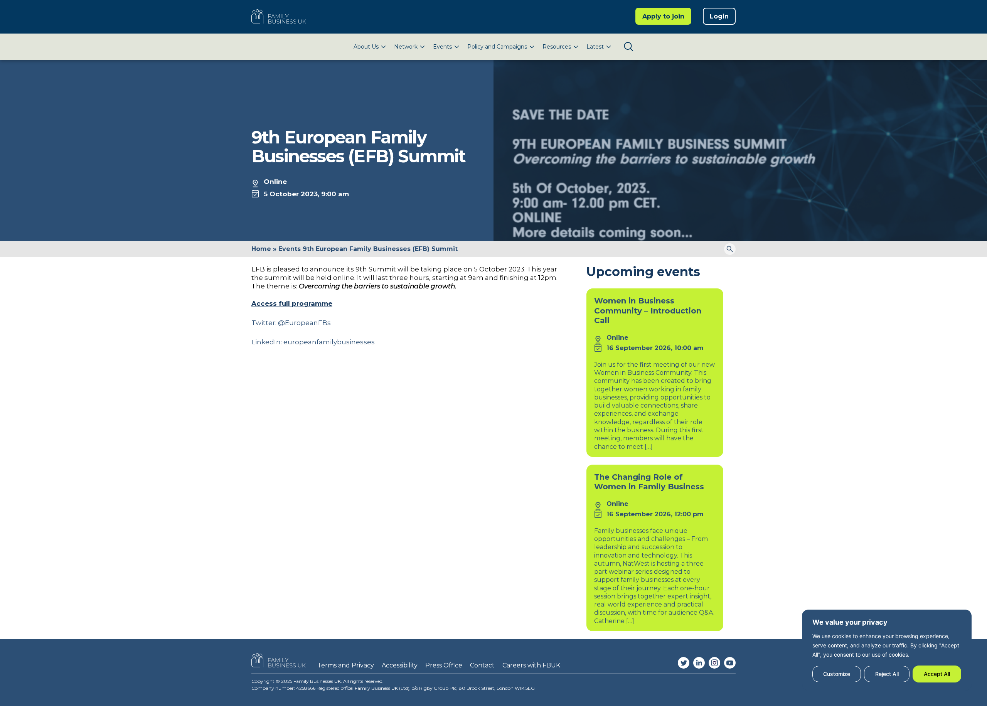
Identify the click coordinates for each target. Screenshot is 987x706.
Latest (595, 46)
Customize (836, 674)
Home (261, 249)
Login (719, 16)
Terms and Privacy (345, 665)
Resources (556, 46)
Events (442, 46)
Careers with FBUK (531, 665)
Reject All (887, 674)
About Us (366, 46)
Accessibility (400, 665)
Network (406, 46)
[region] (887, 650)
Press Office (443, 665)
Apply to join (663, 16)
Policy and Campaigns (497, 46)
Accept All (937, 674)
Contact (482, 665)
